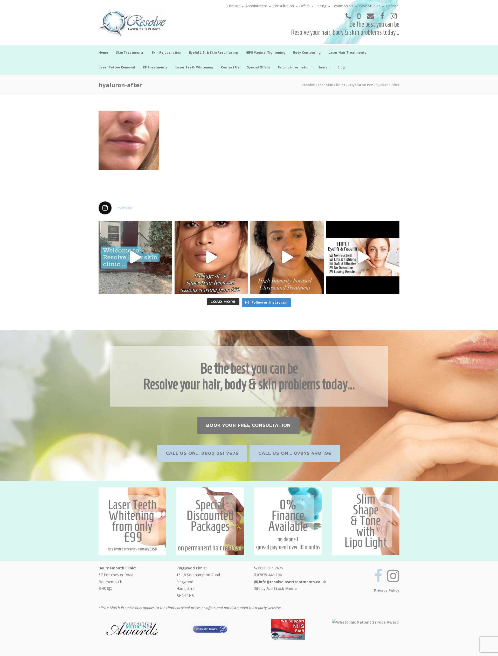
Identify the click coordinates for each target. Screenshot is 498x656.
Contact (233, 5)
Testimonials (342, 5)
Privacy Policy (386, 590)
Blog (341, 67)
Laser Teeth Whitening (194, 67)
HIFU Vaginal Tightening (265, 52)
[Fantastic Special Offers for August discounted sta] (211, 257)
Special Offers (258, 67)
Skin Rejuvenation (166, 52)
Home (103, 52)
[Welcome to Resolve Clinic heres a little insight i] (135, 257)
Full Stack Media (281, 588)
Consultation (283, 5)
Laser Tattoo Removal (117, 67)
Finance (392, 5)
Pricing (320, 5)
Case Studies (369, 5)
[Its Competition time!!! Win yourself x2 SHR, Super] (363, 257)
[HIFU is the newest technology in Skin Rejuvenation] (287, 257)
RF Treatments (155, 67)
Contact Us (230, 67)
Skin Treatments (130, 52)
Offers (304, 5)
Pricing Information (294, 67)
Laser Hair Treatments (347, 52)
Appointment (256, 5)
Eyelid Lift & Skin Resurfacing (213, 52)
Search (324, 67)
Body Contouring (307, 52)
